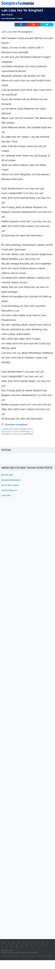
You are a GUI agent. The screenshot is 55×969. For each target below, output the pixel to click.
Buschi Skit (7, 475)
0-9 (3, 943)
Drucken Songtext (16, 424)
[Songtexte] (23, 3)
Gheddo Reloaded (11, 480)
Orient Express (9, 490)
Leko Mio (6, 495)
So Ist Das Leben (10, 485)
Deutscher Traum (14, 18)
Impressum (6, 950)
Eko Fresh (7, 15)
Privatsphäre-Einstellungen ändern (19, 952)
